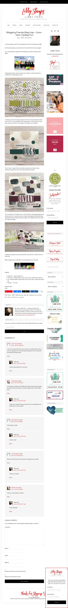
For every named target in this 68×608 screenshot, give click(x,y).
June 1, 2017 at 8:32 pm (17, 455)
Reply (8, 356)
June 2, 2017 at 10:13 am (20, 400)
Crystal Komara (15, 381)
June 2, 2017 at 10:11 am (20, 504)
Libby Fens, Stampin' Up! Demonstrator (34, 14)
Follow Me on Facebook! (54, 233)
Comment (7, 527)
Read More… (33, 315)
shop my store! (25, 315)
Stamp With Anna (15, 420)
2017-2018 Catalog (17, 295)
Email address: (51, 215)
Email (6, 555)
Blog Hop (26, 295)
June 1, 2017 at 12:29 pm (17, 382)
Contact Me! (55, 56)
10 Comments (28, 37)
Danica (22, 260)
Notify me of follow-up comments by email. (15, 571)
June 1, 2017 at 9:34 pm (17, 489)
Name (6, 548)
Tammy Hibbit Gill (15, 453)
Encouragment (20, 297)
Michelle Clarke (15, 487)
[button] (60, 24)
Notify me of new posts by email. (13, 576)
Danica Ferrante (15, 343)
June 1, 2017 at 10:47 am (17, 345)
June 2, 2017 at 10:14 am (20, 363)
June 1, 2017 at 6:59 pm (17, 421)
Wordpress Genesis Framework (36, 598)
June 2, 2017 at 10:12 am (20, 436)
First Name (50, 208)
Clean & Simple (11, 297)
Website (7, 562)
